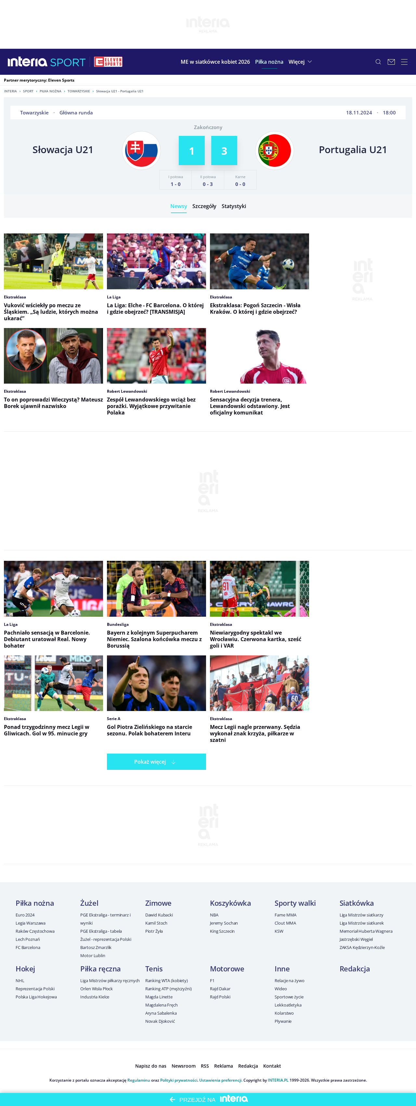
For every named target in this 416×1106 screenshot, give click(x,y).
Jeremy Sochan (224, 923)
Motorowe (227, 968)
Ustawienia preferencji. (220, 1080)
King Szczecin (222, 931)
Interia (10, 91)
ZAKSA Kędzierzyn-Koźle (362, 947)
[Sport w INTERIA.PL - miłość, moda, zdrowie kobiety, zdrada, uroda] (68, 62)
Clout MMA (285, 923)
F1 (212, 980)
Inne (282, 968)
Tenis (154, 968)
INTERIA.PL (278, 1080)
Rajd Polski (220, 997)
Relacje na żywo (289, 980)
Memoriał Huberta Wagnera (366, 931)
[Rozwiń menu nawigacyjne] (404, 62)
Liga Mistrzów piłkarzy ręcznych (110, 980)
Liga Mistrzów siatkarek (362, 923)
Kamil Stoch (156, 923)
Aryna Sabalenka (161, 1013)
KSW (279, 931)
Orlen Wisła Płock (96, 989)
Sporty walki (295, 903)
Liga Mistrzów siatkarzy (362, 915)
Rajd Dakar (220, 989)
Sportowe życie (289, 997)
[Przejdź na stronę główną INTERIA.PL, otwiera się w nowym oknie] (28, 62)
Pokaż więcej (150, 761)
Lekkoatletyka (288, 1005)
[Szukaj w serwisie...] (378, 62)
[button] (269, 62)
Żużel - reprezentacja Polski (105, 939)
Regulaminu (138, 1080)
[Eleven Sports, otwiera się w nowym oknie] (108, 62)
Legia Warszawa (31, 923)
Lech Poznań (28, 939)
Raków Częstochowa (35, 931)
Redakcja (355, 968)
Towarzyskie (79, 91)
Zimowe (158, 903)
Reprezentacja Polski (35, 989)
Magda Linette (159, 997)
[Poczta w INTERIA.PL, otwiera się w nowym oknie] (391, 62)
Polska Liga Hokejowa (36, 997)
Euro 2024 (25, 915)
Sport (28, 91)
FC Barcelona (28, 947)
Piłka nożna (50, 91)
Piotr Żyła (154, 931)
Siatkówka (357, 903)
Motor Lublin (92, 955)
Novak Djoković (160, 1021)
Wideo (281, 989)
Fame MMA (285, 915)
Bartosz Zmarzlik (95, 947)
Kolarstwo (284, 1013)
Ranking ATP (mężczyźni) (168, 989)
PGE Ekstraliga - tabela (101, 931)
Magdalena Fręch (161, 1005)
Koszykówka (230, 903)
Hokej (25, 968)
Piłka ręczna (100, 968)
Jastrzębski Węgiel (356, 939)
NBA (214, 915)
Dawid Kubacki (159, 915)
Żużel (89, 903)
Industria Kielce (94, 997)
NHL (20, 980)
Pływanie (283, 1021)
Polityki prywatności (178, 1080)
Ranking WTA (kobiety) (166, 980)
